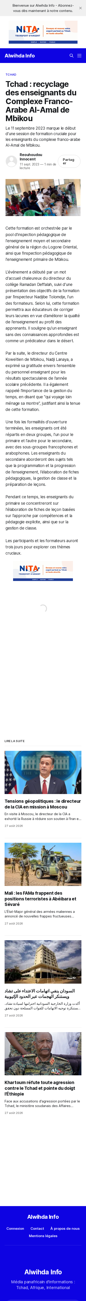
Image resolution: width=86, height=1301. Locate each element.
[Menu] (79, 55)
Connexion (15, 1228)
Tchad (11, 74)
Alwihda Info (20, 55)
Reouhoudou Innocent (31, 156)
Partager (68, 161)
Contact (37, 1228)
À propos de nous (65, 1228)
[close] (80, 8)
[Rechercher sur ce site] (71, 55)
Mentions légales (43, 1236)
